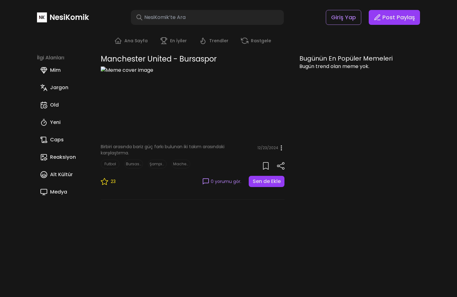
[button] (139, 17)
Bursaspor (133, 164)
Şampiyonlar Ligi (157, 164)
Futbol (110, 164)
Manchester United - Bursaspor (159, 59)
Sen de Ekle (267, 181)
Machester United (181, 164)
